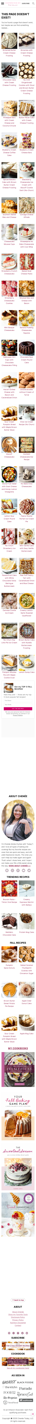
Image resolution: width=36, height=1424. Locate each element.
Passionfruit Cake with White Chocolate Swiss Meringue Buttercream (9, 580)
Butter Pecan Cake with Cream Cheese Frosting (26, 120)
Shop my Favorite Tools (18, 1314)
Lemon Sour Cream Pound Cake (9, 518)
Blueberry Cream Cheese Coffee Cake (9, 152)
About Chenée (18, 1312)
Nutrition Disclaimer (18, 1323)
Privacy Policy (18, 1320)
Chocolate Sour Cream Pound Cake (26, 360)
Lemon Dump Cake (27, 672)
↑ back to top (18, 1300)
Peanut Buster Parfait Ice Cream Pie (26, 518)
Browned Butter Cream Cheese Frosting (9, 53)
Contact (18, 1325)
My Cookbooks (18, 1048)
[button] (26, 4)
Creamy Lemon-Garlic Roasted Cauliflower (26, 613)
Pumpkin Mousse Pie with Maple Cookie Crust (9, 675)
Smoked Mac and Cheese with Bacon (27, 300)
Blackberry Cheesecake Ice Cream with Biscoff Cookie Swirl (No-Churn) (27, 185)
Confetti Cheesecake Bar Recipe (26, 457)
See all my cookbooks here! (18, 1368)
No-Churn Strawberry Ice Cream (9, 548)
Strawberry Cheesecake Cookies (9, 300)
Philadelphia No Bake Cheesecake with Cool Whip (26, 244)
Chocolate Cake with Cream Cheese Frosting (9, 82)
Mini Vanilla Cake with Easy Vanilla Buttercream (27, 548)
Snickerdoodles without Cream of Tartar (26, 392)
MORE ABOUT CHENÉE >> (20, 866)
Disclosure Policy (18, 1317)
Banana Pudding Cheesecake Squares (26, 330)
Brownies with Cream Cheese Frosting (27, 53)
